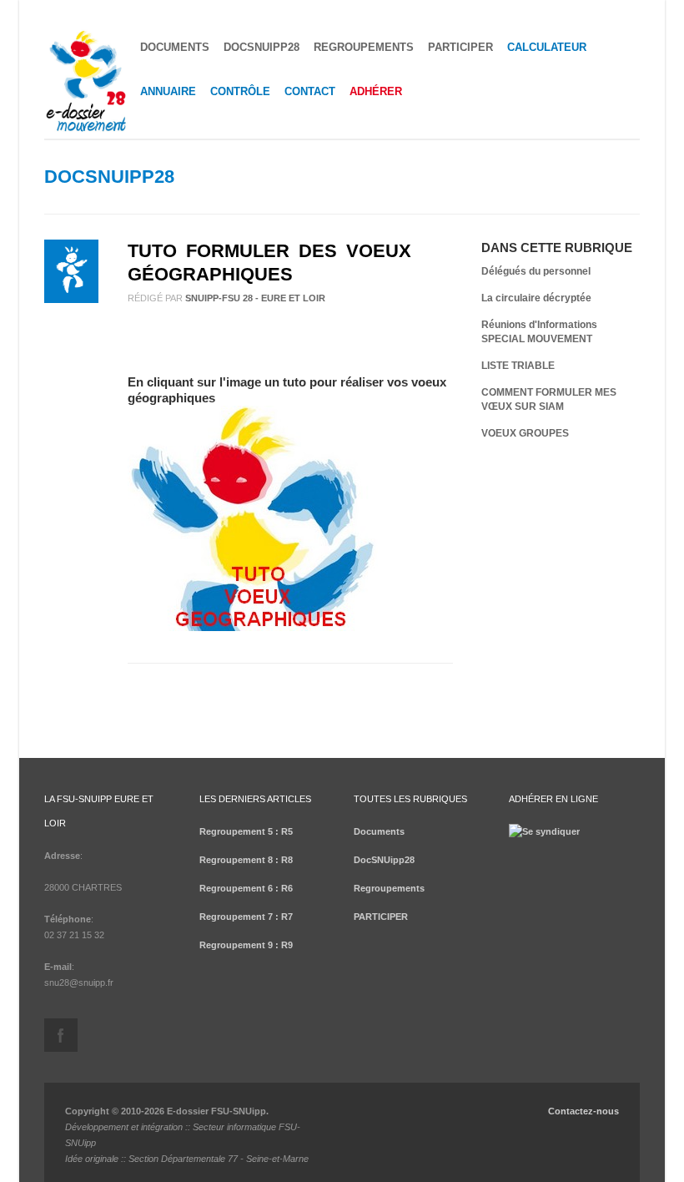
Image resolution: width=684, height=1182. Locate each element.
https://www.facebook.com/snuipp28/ (61, 1035)
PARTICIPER (460, 47)
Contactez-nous (583, 1111)
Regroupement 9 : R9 (246, 945)
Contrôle (240, 91)
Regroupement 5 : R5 (246, 831)
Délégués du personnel (536, 271)
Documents (174, 47)
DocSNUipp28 (261, 47)
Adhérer (376, 91)
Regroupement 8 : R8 (246, 860)
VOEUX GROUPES (525, 433)
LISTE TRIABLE (518, 365)
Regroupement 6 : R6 (246, 888)
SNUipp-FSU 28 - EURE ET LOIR (255, 298)
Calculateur (546, 47)
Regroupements (364, 47)
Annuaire (168, 91)
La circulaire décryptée (536, 298)
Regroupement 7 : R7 (246, 917)
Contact (309, 91)
